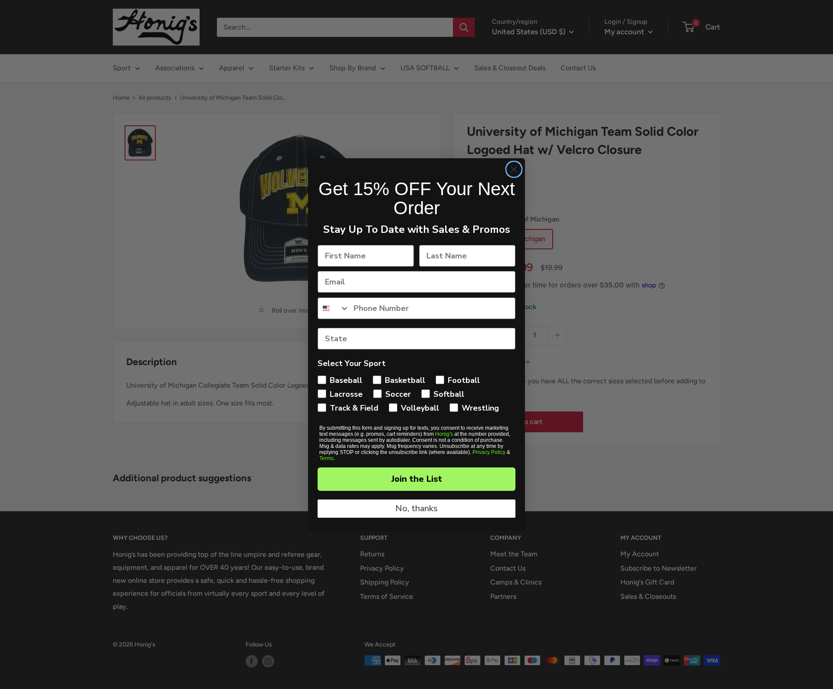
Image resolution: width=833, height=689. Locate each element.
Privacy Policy (488, 452)
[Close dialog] (513, 169)
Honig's (444, 434)
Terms (326, 458)
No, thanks (416, 508)
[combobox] (333, 308)
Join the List (416, 479)
